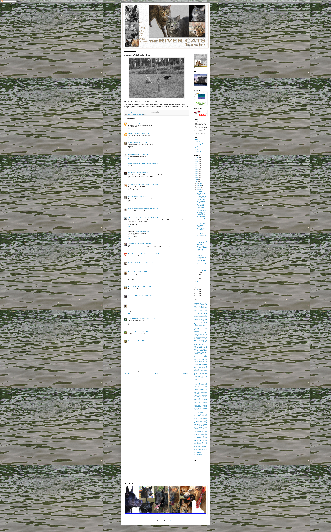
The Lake (198, 427)
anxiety (195, 306)
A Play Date (199, 244)
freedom (198, 352)
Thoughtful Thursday (202, 428)
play (142, 114)
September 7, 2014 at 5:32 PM (139, 271)
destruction (196, 335)
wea (198, 447)
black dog (201, 315)
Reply (129, 128)
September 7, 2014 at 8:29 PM (146, 295)
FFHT (201, 346)
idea (196, 371)
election (198, 340)
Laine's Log (204, 374)
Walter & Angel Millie (133, 295)
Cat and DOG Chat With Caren (135, 208)
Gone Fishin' (199, 191)
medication (204, 379)
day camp (196, 334)
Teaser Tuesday (203, 421)
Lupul (206, 377)
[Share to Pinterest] (158, 112)
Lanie (195, 376)
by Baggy (196, 319)
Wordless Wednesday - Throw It (202, 264)
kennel (200, 373)
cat (206, 324)
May (198, 279)
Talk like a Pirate (198, 419)
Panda (199, 390)
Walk (202, 446)
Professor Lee (197, 399)
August (198, 272)
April (198, 281)
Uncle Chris (196, 443)
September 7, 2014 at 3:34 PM (144, 243)
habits (202, 359)
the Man (203, 427)
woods (205, 450)
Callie (200, 324)
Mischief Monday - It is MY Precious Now (202, 269)
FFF (198, 346)
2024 (196, 161)
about (200, 301)
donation (203, 337)
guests (195, 359)
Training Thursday (202, 437)
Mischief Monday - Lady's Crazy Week (202, 247)
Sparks (198, 415)
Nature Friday (199, 386)
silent (195, 412)
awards (198, 307)
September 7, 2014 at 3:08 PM (142, 231)
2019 (196, 171)
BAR (202, 309)
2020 (196, 169)
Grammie (205, 356)
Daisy (129, 196)
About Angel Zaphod (200, 143)
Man (200, 379)
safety (199, 405)
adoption (205, 301)
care (204, 324)
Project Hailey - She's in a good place (202, 219)
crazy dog (204, 332)
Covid (201, 332)
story (195, 416)
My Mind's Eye (131, 172)
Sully (129, 305)
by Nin (199, 320)
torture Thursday (203, 434)
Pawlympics (200, 392)
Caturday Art (204, 326)
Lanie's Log (201, 376)
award (195, 307)
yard (195, 456)
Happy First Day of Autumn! (201, 202)
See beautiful (204, 405)
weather (201, 447)
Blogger (172, 520)
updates (204, 443)
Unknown (130, 123)
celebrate (196, 328)
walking (205, 446)
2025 (196, 159)
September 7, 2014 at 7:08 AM (142, 133)
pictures (199, 396)
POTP (205, 396)
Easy (195, 340)
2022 (196, 165)
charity (205, 328)
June (198, 277)
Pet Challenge (199, 393)
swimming (205, 418)
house (200, 367)
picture (195, 396)
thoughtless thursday (198, 430)
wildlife (199, 449)
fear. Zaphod (197, 343)
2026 (196, 157)
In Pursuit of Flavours (202, 371)
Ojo (129, 341)
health (197, 366)
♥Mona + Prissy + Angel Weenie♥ (136, 217)
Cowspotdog (131, 133)
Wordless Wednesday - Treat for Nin (202, 241)
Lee (206, 376)
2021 (196, 167)
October (199, 187)
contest (205, 331)
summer (195, 418)
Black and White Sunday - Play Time (200, 251)
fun (206, 352)
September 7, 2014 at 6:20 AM (140, 123)
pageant (195, 390)
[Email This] (152, 112)
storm (206, 415)
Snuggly (203, 414)
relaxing (199, 402)
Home (156, 373)
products (205, 398)
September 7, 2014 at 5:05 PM (146, 262)
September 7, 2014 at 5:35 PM (143, 286)
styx (206, 417)
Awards (197, 149)
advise (201, 303)
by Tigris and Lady (201, 322)
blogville (202, 316)
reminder (196, 403)
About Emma (198, 151)
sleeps (205, 412)
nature (205, 384)
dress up (199, 338)
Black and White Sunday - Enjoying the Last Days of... (201, 209)
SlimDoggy (131, 154)
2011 (196, 293)
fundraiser (196, 353)
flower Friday (200, 347)
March (198, 283)
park (203, 390)
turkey (205, 442)
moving (205, 383)
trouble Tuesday (199, 440)
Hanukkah (202, 364)
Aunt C (200, 306)
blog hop (199, 316)
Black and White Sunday (133, 114)
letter (199, 377)
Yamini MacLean (132, 243)
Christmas (196, 330)
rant (206, 400)
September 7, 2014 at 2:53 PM (152, 217)
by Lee (205, 319)
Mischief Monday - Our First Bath (201, 205)
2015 (196, 179)
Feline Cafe (204, 343)
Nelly (206, 386)
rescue (201, 403)
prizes (200, 398)
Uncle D (200, 443)
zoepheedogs (131, 331)
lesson (195, 377)
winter (195, 450)
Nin (202, 388)
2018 (196, 173)
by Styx (203, 321)
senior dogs (201, 408)
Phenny (196, 395)
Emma (202, 340)
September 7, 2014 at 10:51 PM (147, 318)
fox (206, 349)
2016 (196, 177)
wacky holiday (197, 446)
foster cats (203, 349)
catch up (205, 325)
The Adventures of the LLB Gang (136, 184)
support (200, 418)
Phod (200, 395)
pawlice (195, 392)
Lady (203, 373)
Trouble (205, 439)
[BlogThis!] (153, 112)
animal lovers (197, 304)
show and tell (202, 411)
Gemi (198, 355)
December (199, 183)
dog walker (202, 335)
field (203, 346)
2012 (196, 291)
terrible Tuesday (201, 422)
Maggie (195, 379)
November (199, 185)
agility (206, 303)
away (201, 307)
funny (201, 353)
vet (197, 445)
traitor (195, 439)
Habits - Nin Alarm (201, 216)
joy (197, 373)
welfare (195, 449)
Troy (206, 440)
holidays (196, 367)
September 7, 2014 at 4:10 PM (152, 253)
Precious (196, 398)
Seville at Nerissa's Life (134, 318)
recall (195, 402)
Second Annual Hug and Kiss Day (201, 255)
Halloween (197, 364)
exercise (196, 341)
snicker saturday (197, 414)
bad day (205, 307)
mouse (202, 383)
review (205, 403)
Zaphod (145, 114)
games (205, 353)
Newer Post (127, 373)
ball (200, 309)
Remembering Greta (201, 231)
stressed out (200, 416)
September (199, 189)
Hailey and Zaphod (200, 363)
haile (206, 359)
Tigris (195, 433)
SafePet (195, 405)
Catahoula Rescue (198, 325)
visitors (205, 444)
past (206, 390)
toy (201, 435)
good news (199, 356)
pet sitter (205, 393)
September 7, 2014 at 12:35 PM (150, 208)
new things (197, 388)
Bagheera (196, 309)
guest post (204, 357)
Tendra (195, 422)
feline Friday (197, 344)
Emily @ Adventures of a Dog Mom (136, 163)
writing (205, 454)
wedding (205, 447)
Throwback (198, 431)
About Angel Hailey (199, 141)
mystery (195, 384)
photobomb (204, 395)
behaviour (200, 310)
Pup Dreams (199, 267)
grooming (199, 357)
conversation (196, 332)
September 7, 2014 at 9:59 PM (138, 305)
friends (203, 352)
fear (206, 341)
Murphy (130, 271)
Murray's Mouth (132, 286)
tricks (202, 439)
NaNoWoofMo (201, 384)
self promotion (197, 406)
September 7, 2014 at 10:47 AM (152, 184)
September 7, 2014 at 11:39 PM (142, 331)
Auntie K (205, 306)
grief (195, 358)
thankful (199, 424)
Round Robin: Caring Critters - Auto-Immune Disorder (202, 213)
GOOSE (130, 142)
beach (195, 310)
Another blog (203, 304)
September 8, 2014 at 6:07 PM (137, 341)
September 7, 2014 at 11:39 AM (139, 196)
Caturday (198, 326)
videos (201, 445)
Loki (202, 377)
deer (206, 334)
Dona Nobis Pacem (198, 337)
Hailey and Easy (203, 361)
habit (199, 359)
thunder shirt (204, 431)
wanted (195, 447)
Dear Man (202, 334)
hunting (197, 370)
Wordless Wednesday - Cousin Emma (202, 222)
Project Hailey (203, 399)
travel (198, 439)
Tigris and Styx (200, 433)
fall (203, 341)
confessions (196, 331)
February (199, 285)
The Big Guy (202, 425)
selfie (203, 406)
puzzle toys (198, 400)
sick (206, 411)
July (198, 274)
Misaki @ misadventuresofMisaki (136, 253)
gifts (204, 355)
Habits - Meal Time (201, 233)
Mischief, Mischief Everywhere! (201, 229)
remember (205, 402)
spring (202, 415)
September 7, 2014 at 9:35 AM (141, 154)
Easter (205, 338)
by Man (195, 320)
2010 (196, 295)
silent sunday (200, 412)
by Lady (200, 319)
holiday (205, 366)
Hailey (140, 114)
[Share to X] (155, 112)
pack (206, 389)
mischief (196, 381)
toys (203, 436)
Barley (205, 309)
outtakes (202, 389)
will (202, 449)
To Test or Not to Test (201, 235)
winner (205, 449)
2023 (196, 163)
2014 (196, 181)
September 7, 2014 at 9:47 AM (143, 172)
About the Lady (198, 147)
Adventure (196, 303)
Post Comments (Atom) (136, 376)
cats (195, 326)
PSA (195, 400)
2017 (196, 175)
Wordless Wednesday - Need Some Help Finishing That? (202, 198)
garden (195, 355)
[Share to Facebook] (157, 112)
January (199, 287)
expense (200, 341)
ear (202, 338)
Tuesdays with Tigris (199, 442)
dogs (206, 335)
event (206, 340)
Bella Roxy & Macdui (133, 262)
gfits (201, 355)
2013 (196, 289)
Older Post (185, 373)
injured (195, 373)
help (201, 366)
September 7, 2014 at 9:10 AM (139, 142)
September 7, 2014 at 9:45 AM (153, 163)
